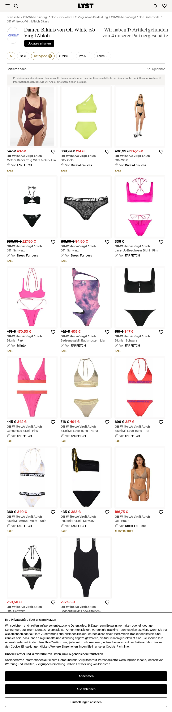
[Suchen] (16, 6)
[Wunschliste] (164, 6)
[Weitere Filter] (11, 56)
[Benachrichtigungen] (155, 6)
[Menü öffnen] (7, 6)
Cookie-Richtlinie (117, 646)
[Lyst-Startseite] (86, 5)
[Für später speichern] (53, 152)
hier (83, 82)
